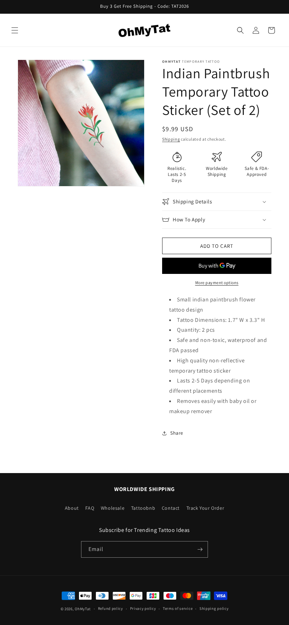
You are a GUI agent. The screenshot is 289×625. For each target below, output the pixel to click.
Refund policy (110, 608)
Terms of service (177, 608)
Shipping (171, 139)
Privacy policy (143, 608)
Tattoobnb (143, 508)
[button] (15, 30)
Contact (171, 508)
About (72, 508)
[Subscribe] (200, 549)
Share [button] (176, 433)
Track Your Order (205, 508)
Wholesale (112, 508)
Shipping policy (214, 608)
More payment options (217, 282)
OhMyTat (83, 608)
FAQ (89, 508)
